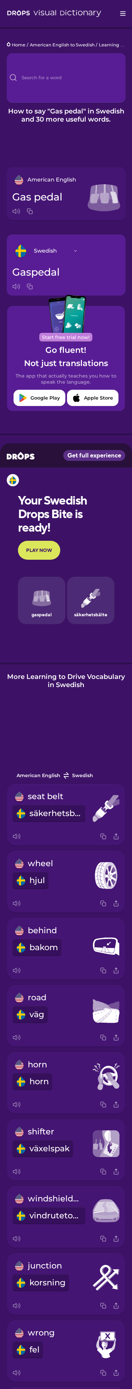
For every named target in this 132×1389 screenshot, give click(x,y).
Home (18, 44)
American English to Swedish (62, 44)
